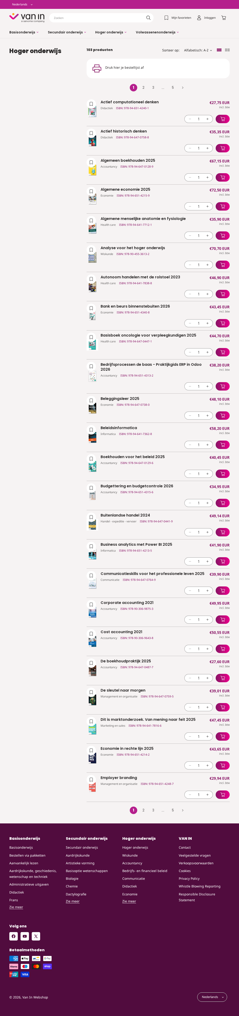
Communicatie (133, 878)
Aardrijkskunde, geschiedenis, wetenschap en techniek (33, 874)
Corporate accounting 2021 (127, 602)
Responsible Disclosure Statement (197, 897)
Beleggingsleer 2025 (120, 398)
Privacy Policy (189, 878)
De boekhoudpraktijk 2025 (126, 661)
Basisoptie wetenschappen (87, 871)
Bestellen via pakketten (27, 855)
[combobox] (101, 17)
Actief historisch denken (124, 131)
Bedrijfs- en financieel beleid (144, 871)
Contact (185, 847)
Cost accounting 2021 (121, 632)
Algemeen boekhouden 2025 (128, 160)
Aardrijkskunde (78, 855)
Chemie (72, 886)
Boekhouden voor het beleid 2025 (133, 457)
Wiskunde (130, 855)
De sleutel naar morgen (123, 690)
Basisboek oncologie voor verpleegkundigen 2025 (148, 335)
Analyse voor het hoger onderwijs (133, 248)
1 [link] (133, 87)
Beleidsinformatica (119, 428)
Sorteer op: (170, 50)
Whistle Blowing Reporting (200, 886)
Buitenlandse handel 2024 (125, 515)
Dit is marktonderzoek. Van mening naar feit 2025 (148, 719)
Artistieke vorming (80, 863)
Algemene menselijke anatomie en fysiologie (143, 218)
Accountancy (132, 863)
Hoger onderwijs (135, 847)
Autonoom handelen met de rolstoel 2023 (140, 277)
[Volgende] (182, 87)
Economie (129, 894)
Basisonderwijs (21, 847)
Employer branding (119, 777)
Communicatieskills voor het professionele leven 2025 (152, 573)
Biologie (72, 878)
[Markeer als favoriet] (91, 104)
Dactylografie (76, 894)
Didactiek (16, 892)
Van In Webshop (35, 997)
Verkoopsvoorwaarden (196, 863)
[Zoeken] (148, 17)
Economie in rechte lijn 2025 (127, 748)
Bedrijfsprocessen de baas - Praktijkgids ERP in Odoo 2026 (151, 367)
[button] (24, 32)
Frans (13, 900)
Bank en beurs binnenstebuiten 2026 (135, 306)
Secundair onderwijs (82, 847)
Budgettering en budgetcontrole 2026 (137, 486)
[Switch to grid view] (227, 50)
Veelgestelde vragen (195, 855)
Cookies (185, 871)
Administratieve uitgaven (29, 884)
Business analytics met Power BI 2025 (136, 544)
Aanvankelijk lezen (23, 863)
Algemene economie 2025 (125, 189)
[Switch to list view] (219, 50)
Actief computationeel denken (130, 102)
